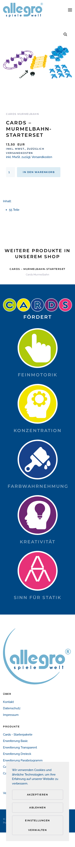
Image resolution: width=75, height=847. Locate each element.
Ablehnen (37, 807)
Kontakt (8, 702)
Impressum (11, 715)
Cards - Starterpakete (17, 734)
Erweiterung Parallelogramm (23, 760)
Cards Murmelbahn (22, 113)
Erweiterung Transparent (20, 747)
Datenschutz (11, 708)
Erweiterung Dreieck (17, 754)
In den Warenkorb (39, 172)
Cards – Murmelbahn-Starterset (37, 268)
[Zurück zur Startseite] (23, 10)
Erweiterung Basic (15, 741)
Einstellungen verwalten (37, 825)
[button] (70, 10)
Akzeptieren (37, 794)
